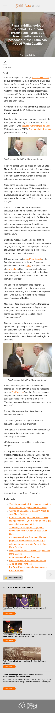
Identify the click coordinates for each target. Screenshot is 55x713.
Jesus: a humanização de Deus (36, 126)
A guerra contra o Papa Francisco (24, 557)
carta (29, 266)
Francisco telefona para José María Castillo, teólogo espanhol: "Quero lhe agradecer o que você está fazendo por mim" (30, 520)
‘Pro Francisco (17, 392)
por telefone (12, 269)
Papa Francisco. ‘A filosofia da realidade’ (27, 561)
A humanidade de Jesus (40, 129)
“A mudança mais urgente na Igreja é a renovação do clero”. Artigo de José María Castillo (28, 530)
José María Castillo (40, 78)
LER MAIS (9, 614)
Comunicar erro (13, 578)
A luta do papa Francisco (20, 564)
